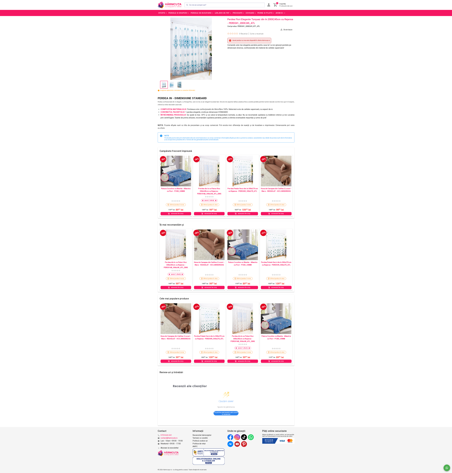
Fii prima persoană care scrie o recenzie (226, 413)
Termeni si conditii (200, 438)
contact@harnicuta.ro (169, 438)
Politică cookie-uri (200, 441)
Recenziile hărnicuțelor (202, 435)
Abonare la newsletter (170, 448)
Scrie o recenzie (256, 34)
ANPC (195, 446)
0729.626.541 (166, 435)
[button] (163, 13)
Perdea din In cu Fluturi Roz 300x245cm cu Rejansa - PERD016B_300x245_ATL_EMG (209, 191)
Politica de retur (199, 443)
